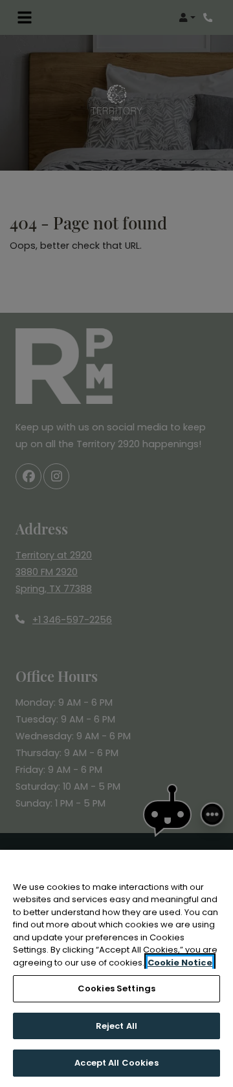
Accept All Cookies (116, 1063)
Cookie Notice (180, 962)
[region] (116, 968)
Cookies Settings (116, 988)
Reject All (116, 1026)
